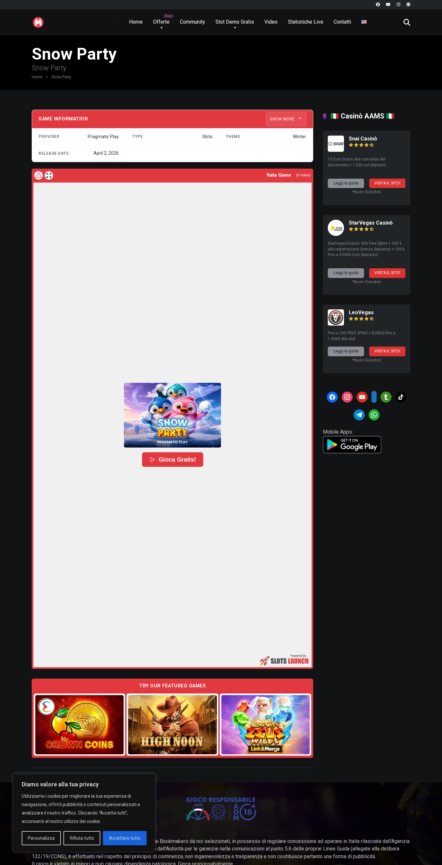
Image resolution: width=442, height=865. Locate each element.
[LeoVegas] (336, 324)
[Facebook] (378, 4)
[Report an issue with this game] (38, 175)
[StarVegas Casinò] (336, 234)
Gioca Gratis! (177, 459)
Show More (283, 119)
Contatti (342, 22)
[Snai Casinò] (336, 150)
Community (192, 22)
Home (136, 22)
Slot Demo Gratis (234, 22)
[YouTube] (388, 4)
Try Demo (80, 724)
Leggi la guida (346, 183)
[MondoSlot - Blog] (38, 20)
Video (271, 22)
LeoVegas (361, 312)
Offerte (161, 22)
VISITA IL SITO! (387, 183)
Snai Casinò (363, 139)
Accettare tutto (124, 838)
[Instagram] (398, 4)
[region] (84, 813)
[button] (172, 415)
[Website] (408, 4)
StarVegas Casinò (371, 223)
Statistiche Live (305, 22)
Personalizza (41, 838)
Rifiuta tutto (82, 838)
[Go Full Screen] (49, 175)
